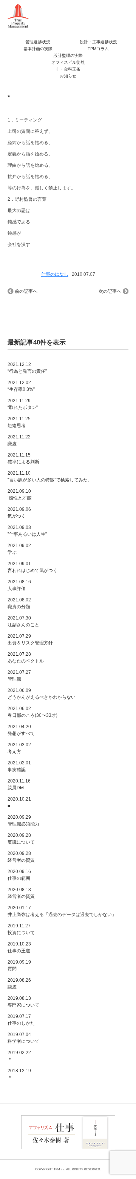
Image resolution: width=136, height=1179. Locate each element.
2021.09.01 (32, 567)
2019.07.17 (21, 1020)
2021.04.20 (21, 730)
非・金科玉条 (68, 69)
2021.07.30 (23, 621)
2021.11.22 (19, 440)
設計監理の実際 (68, 55)
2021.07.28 (26, 658)
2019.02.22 (19, 1056)
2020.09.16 (19, 875)
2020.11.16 (19, 784)
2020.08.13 (21, 893)
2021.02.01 (19, 766)
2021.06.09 (42, 694)
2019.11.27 (21, 929)
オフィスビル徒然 (68, 62)
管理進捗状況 (37, 42)
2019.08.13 (23, 1002)
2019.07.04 (23, 1038)
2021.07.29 (30, 639)
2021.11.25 (19, 422)
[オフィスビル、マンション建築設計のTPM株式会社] (18, 16)
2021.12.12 (27, 368)
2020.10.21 (19, 802)
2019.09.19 (19, 965)
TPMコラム (98, 48)
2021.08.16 (19, 585)
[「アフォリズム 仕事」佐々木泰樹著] (68, 1131)
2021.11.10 (50, 476)
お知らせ (68, 76)
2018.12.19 (19, 1074)
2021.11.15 (23, 458)
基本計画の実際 (38, 48)
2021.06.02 (32, 712)
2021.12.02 (21, 386)
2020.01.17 (62, 911)
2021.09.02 (19, 549)
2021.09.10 (20, 495)
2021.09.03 (27, 531)
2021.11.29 (23, 404)
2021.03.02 (19, 748)
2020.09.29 (23, 821)
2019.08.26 (19, 984)
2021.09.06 (19, 513)
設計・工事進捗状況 (98, 42)
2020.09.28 (21, 839)
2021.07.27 (19, 676)
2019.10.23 (19, 947)
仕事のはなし (54, 274)
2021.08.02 (19, 603)
